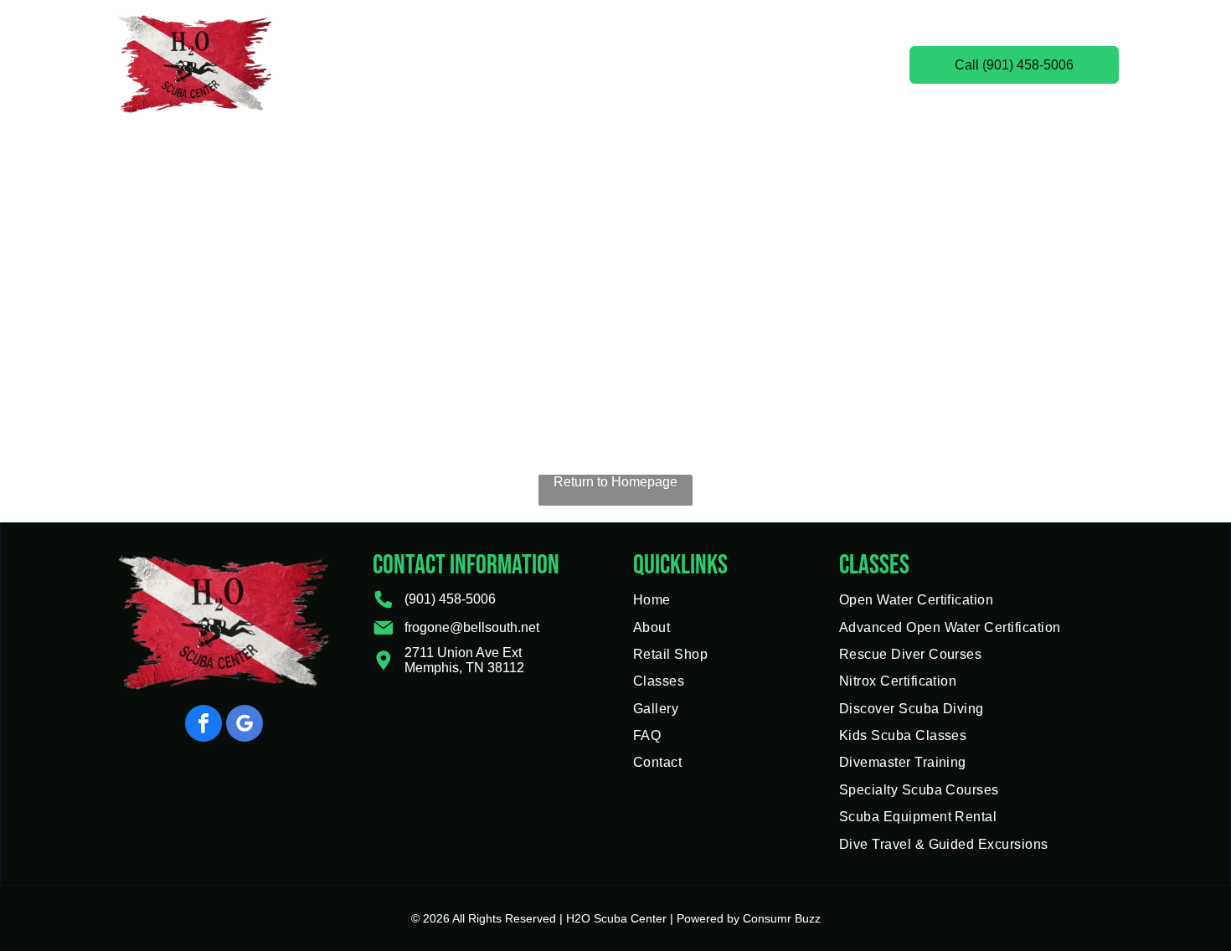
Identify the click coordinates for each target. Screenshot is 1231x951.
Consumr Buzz (782, 918)
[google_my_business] (244, 725)
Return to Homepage (615, 482)
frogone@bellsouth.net (471, 627)
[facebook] (203, 725)
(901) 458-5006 (450, 599)
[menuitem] (401, 64)
